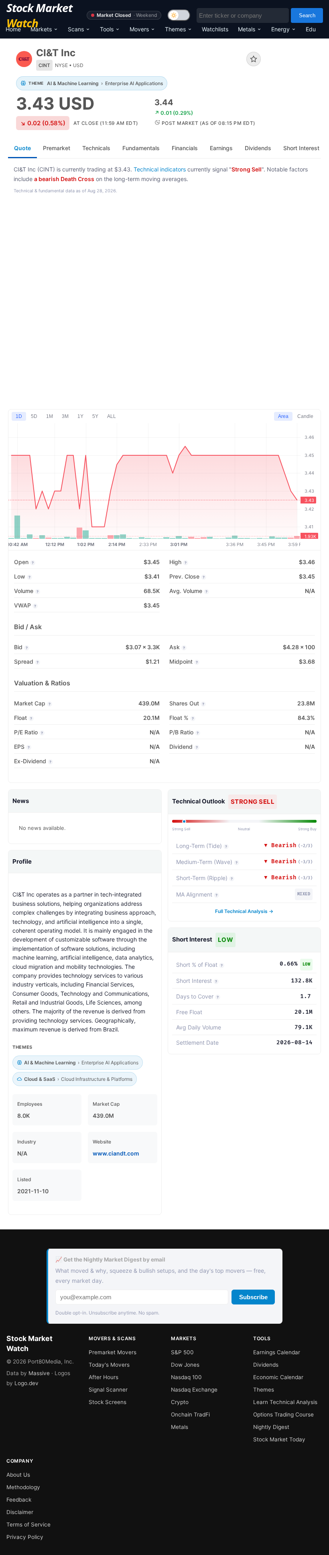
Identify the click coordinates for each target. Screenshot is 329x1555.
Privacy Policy (24, 1537)
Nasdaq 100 (186, 1377)
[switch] (179, 15)
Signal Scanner (108, 1389)
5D (34, 416)
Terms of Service (28, 1524)
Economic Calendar (278, 1377)
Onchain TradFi (190, 1414)
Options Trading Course (283, 1414)
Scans (76, 29)
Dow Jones (185, 1364)
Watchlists (215, 29)
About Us (18, 1474)
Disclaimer (19, 1512)
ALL (111, 416)
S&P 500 (182, 1352)
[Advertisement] (164, 302)
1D (19, 416)
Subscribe (253, 1297)
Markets (41, 29)
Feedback (18, 1499)
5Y (95, 416)
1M (49, 416)
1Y (80, 416)
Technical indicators (160, 169)
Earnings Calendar (276, 1352)
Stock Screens (107, 1402)
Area (283, 416)
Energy (280, 29)
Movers (139, 29)
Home (13, 29)
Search (307, 15)
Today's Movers (109, 1364)
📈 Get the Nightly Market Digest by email (110, 1259)
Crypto (180, 1402)
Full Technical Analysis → (244, 911)
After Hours (103, 1377)
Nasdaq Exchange (194, 1389)
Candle (305, 416)
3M (65, 416)
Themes (175, 29)
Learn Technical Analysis (285, 1402)
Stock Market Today (279, 1439)
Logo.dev (26, 1383)
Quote (22, 148)
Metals (246, 29)
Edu (311, 29)
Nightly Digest (271, 1427)
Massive (39, 1373)
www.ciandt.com (116, 1153)
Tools (107, 29)
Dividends (265, 1364)
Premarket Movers (112, 1352)
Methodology (23, 1487)
